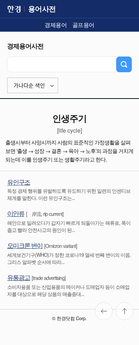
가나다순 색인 (29, 85)
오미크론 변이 (24, 245)
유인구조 (18, 181)
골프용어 (83, 25)
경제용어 (56, 25)
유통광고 (18, 277)
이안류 (15, 213)
